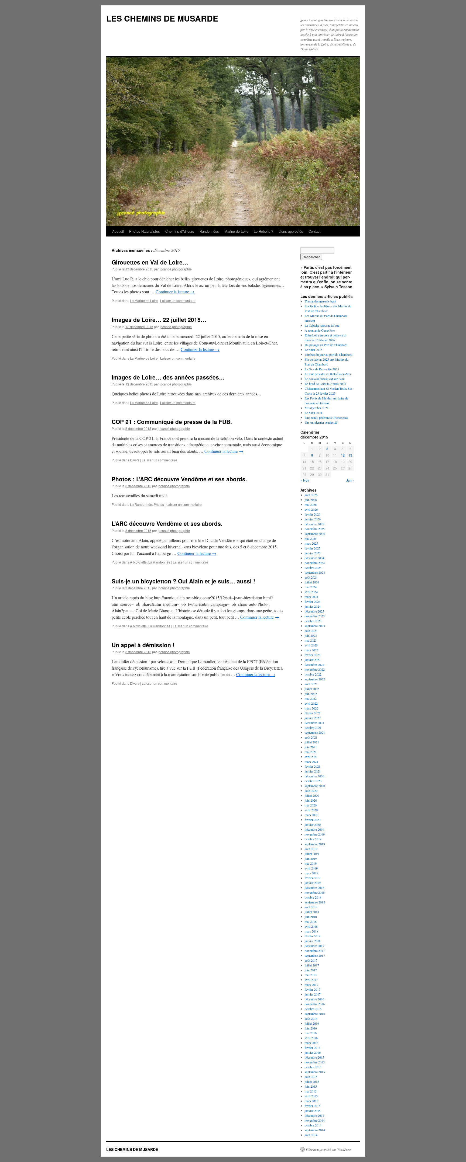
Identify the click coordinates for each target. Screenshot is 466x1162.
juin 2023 (311, 635)
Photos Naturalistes (144, 231)
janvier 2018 (313, 941)
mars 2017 (311, 984)
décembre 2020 (314, 776)
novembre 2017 (315, 950)
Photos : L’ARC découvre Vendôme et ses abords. (179, 479)
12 (343, 455)
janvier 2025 (313, 553)
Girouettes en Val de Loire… (150, 262)
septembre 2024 (315, 572)
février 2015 (312, 1106)
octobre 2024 (313, 567)
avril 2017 (311, 979)
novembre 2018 (315, 892)
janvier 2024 (313, 606)
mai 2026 (311, 504)
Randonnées (209, 231)
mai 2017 (311, 975)
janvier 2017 (313, 994)
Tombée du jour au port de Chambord (328, 354)
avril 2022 (311, 703)
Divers (134, 460)
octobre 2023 (313, 621)
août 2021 (311, 737)
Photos (159, 504)
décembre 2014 (314, 1115)
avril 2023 (311, 645)
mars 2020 (311, 815)
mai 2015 (311, 1091)
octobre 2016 (313, 1009)
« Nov (304, 480)
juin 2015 (311, 1086)
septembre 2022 (315, 679)
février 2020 (312, 819)
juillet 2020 (312, 795)
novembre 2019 (315, 834)
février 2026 (312, 514)
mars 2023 (311, 650)
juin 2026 (311, 499)
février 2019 (312, 878)
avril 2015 (311, 1096)
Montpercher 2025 (316, 408)
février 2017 (312, 989)
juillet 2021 (312, 742)
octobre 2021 (313, 727)
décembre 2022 (314, 664)
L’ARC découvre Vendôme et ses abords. (167, 523)
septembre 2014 (315, 1130)
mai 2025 (311, 538)
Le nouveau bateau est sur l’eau (325, 379)
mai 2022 (311, 698)
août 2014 (311, 1135)
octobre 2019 (313, 839)
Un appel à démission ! (143, 645)
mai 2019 (311, 863)
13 (350, 455)
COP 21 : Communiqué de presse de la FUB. (172, 422)
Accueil (118, 231)
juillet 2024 (312, 582)
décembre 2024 (314, 558)
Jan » (350, 480)
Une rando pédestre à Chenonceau (326, 417)
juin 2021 (311, 747)
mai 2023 (311, 640)
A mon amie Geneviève (320, 330)
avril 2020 (311, 810)
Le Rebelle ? (263, 231)
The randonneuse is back (320, 301)
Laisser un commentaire (178, 300)
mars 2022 (311, 708)
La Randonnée (141, 504)
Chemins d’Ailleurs (179, 231)
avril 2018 (311, 926)
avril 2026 (311, 509)
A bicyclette (138, 562)
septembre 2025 (315, 533)
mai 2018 (311, 921)
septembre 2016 (315, 1013)
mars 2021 (311, 761)
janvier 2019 (313, 883)
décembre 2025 (314, 524)
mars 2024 (311, 596)
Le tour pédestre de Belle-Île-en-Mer (328, 374)
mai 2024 (311, 587)
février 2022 (312, 713)
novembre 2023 (315, 616)
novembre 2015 (315, 1062)
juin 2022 (311, 693)
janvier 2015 (313, 1110)
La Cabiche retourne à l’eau (322, 325)
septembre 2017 (315, 955)
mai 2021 (311, 752)
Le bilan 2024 (313, 412)
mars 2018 (311, 931)
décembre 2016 (314, 999)
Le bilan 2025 (313, 349)
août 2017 (311, 960)
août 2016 (311, 1018)
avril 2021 (311, 756)
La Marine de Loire (144, 300)
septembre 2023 (315, 626)
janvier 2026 (313, 519)
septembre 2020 (315, 786)
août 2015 (311, 1076)
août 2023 (311, 630)
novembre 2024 (315, 563)
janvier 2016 (313, 1052)
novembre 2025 (315, 529)
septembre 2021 (315, 732)
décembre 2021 (314, 723)
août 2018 (311, 907)
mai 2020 (311, 805)
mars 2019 (311, 873)
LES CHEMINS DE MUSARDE (162, 18)
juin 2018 (311, 916)
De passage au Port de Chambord (326, 345)
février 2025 (312, 548)
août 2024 (311, 577)
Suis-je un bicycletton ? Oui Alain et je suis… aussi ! (183, 581)
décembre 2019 (314, 829)
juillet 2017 (312, 965)
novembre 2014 (315, 1120)
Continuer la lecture (175, 291)
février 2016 (312, 1047)
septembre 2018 (315, 902)
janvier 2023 (313, 659)
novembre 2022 (315, 669)
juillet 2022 (312, 689)
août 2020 (311, 790)
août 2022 (311, 684)
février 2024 (312, 601)
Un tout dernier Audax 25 (321, 422)
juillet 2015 (312, 1081)
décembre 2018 (314, 887)
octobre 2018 (313, 897)
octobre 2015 (313, 1067)
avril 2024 (311, 592)
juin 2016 (311, 1028)
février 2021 (312, 766)
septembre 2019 (315, 844)
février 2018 (312, 936)
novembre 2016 (315, 1004)
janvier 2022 (313, 718)
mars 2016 (311, 1043)
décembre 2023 (314, 611)
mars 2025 (311, 543)
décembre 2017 (314, 946)
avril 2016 (311, 1038)
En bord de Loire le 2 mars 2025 (325, 383)
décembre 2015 (314, 1057)
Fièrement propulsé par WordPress (328, 1149)
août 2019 (311, 849)
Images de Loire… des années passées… (168, 377)
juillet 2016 (312, 1023)
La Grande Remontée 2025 (322, 369)
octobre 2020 (313, 781)
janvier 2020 (313, 824)
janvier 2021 (313, 771)
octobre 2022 (313, 674)
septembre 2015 (315, 1072)
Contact (315, 231)
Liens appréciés (291, 231)
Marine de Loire (236, 231)
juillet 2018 (312, 912)
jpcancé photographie (176, 269)
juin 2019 (311, 858)
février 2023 (312, 655)
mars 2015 (311, 1101)
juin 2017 (311, 970)
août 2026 (311, 495)
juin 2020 (311, 800)
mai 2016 (311, 1033)
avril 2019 (311, 868)
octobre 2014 (313, 1125)
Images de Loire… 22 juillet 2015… (159, 319)
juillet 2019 (312, 853)
